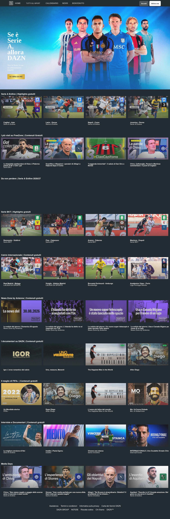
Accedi (144, 3)
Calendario (52, 3)
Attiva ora (155, 3)
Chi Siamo (100, 509)
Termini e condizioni (69, 506)
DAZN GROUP (63, 509)
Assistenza (53, 506)
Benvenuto (78, 3)
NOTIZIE (74, 509)
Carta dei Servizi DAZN (111, 506)
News (65, 3)
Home (18, 3)
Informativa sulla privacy (89, 506)
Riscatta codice (87, 509)
